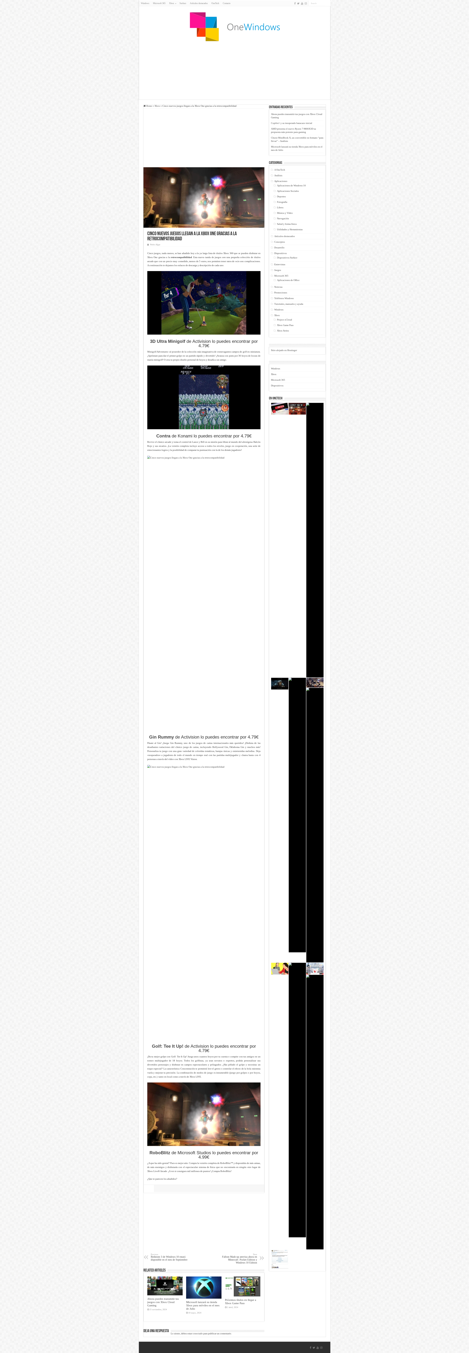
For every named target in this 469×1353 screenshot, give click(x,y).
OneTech (215, 3)
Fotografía (282, 202)
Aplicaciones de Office (288, 280)
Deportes (281, 196)
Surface (183, 3)
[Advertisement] (234, 70)
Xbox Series (283, 330)
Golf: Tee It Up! (167, 1046)
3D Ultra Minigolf (167, 341)
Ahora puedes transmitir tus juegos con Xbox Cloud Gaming (163, 1302)
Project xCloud (284, 319)
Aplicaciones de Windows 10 (291, 185)
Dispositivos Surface (287, 257)
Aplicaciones (280, 181)
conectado (198, 1333)
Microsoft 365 (159, 3)
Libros (280, 207)
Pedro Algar (155, 244)
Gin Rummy (161, 737)
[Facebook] (295, 3)
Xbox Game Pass (285, 325)
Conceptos (279, 242)
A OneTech (279, 169)
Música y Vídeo (285, 213)
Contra (163, 435)
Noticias (278, 287)
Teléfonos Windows (284, 298)
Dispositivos (280, 253)
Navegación (283, 218)
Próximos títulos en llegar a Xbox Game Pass (240, 1301)
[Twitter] (298, 3)
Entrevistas (279, 264)
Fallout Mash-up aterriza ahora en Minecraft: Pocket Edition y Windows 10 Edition (239, 1258)
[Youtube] (302, 3)
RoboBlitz (159, 1152)
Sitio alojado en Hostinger (284, 350)
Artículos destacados (199, 3)
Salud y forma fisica (287, 224)
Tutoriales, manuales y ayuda (288, 304)
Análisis (278, 175)
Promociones (280, 292)
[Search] (327, 3)
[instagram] (305, 3)
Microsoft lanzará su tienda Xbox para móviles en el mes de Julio (202, 1305)
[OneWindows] (234, 26)
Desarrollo (279, 247)
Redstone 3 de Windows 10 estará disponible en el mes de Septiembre (169, 1257)
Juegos (277, 270)
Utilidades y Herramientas (290, 229)
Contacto (226, 3)
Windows (145, 3)
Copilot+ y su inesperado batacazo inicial (291, 123)
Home (149, 106)
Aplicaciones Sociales (288, 191)
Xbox (157, 106)
